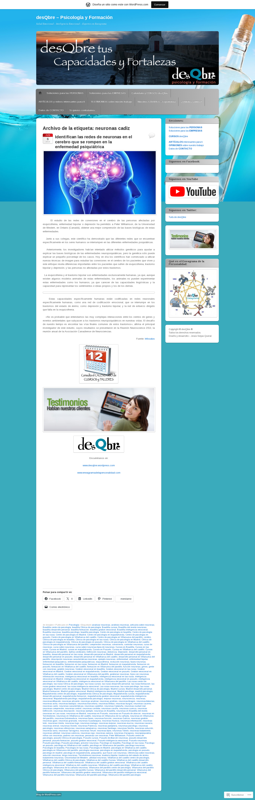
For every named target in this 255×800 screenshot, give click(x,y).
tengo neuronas (69, 755)
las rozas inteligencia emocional (83, 686)
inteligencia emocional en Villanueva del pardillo (102, 681)
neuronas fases (85, 718)
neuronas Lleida (56, 723)
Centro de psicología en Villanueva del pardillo (120, 637)
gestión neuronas (65, 669)
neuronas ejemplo (84, 711)
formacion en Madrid (98, 664)
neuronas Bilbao (107, 703)
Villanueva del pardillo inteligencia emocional (124, 772)
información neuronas (53, 676)
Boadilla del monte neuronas (132, 627)
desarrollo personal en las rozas (67, 654)
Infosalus (150, 338)
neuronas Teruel (88, 730)
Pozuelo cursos (90, 738)
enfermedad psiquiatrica (54, 662)
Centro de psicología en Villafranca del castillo (73, 637)
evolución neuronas (119, 662)
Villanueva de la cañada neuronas (71, 767)
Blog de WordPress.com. (48, 794)
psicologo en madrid (52, 753)
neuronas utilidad (51, 733)
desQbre (178, 136)
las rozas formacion (140, 684)
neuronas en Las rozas (54, 713)
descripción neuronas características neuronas (74, 659)
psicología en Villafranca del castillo (128, 748)
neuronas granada (68, 721)
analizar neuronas (101, 625)
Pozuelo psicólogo (51, 743)
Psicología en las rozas (77, 748)
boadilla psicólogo (71, 632)
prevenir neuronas (90, 743)
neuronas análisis (108, 701)
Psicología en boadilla (53, 748)
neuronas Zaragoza (124, 733)
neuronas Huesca (110, 721)
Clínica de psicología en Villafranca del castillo (126, 642)
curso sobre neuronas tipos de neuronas (94, 647)
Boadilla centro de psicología (57, 627)
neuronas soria (50, 730)
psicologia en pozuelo (138, 750)
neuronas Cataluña (113, 706)
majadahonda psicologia (90, 698)
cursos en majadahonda (80, 649)
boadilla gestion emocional (103, 630)
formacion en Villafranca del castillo (68, 666)
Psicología (74, 625)
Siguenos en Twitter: (183, 210)
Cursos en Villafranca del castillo (128, 649)
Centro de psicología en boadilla (115, 632)
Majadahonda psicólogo (65, 698)
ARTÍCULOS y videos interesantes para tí (62, 101)
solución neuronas (52, 755)
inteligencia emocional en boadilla (81, 676)
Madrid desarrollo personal (139, 689)
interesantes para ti (186, 142)
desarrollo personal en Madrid (98, 654)
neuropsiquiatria (143, 733)
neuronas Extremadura (66, 718)
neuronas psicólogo (127, 726)
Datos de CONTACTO (51, 110)
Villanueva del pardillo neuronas (58, 775)
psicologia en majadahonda (113, 750)
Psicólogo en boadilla (110, 743)
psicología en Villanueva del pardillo (60, 750)
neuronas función (103, 718)
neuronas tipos (104, 730)
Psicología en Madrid (99, 748)
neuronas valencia (70, 733)
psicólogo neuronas (134, 745)
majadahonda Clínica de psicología (95, 694)
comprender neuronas (100, 644)
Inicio (40, 93)
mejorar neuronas (112, 698)
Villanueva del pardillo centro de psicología (110, 767)
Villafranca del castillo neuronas (81, 765)
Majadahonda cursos (123, 694)
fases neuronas (138, 662)
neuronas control (73, 708)
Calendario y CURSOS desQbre (150, 93)
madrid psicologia (144, 691)
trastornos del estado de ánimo (133, 755)
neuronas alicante (71, 701)
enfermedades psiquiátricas (81, 662)
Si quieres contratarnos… (83, 110)
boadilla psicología (90, 632)
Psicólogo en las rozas (133, 743)
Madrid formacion (51, 691)
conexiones (117, 644)
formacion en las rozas (76, 664)
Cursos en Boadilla (125, 647)
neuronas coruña (109, 708)
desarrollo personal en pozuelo (57, 657)
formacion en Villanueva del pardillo (104, 666)
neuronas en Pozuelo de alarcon (125, 713)
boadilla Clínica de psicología (86, 627)
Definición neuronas (96, 652)
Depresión (123, 652)
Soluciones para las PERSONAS (65, 93)
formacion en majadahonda (122, 664)
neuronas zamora (104, 733)
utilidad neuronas (97, 758)
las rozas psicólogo (129, 686)
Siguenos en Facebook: (184, 161)
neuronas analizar (90, 701)
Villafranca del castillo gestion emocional (105, 762)
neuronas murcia (125, 723)
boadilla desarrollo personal (56, 630)
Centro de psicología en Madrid (71, 635)
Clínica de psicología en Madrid (125, 639)
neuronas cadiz (50, 706)
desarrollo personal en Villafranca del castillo (95, 657)
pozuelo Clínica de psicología (68, 738)
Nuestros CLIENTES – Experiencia (156, 101)
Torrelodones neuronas (89, 755)
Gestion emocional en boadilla (90, 669)
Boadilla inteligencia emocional (132, 630)
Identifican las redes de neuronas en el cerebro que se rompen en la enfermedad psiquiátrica (93, 142)
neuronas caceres (142, 703)
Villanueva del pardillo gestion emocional (81, 772)
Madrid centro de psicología (67, 689)
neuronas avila (50, 703)
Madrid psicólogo (125, 691)
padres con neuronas (73, 735)
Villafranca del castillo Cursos (101, 760)
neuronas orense (51, 726)
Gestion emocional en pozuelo (115, 671)
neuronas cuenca (127, 708)
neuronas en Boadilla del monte (131, 711)
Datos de (180, 148)
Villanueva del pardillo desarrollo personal (115, 770)
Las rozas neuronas (109, 686)
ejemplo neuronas (106, 659)
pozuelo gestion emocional (84, 740)
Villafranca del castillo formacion (68, 762)
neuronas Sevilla (125, 728)
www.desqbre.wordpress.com (99, 465)
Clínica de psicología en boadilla (58, 639)
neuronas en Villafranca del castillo (73, 716)
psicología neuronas (89, 750)
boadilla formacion (80, 630)
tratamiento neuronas (53, 758)
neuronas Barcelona (87, 703)
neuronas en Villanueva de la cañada (110, 716)
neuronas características (71, 706)
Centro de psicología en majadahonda (105, 635)
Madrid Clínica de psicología (96, 689)
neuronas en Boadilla (104, 711)
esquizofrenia (102, 662)
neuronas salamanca (86, 728)
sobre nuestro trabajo (186, 145)
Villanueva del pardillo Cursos (79, 770)
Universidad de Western (76, 758)
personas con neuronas (96, 735)
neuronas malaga (89, 723)
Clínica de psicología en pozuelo (86, 642)
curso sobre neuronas (63, 647)
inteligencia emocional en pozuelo (121, 679)
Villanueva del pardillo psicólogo (91, 775)
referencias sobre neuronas (141, 753)
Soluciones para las (185, 127)
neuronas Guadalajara (89, 721)
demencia (112, 652)
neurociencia (128, 698)
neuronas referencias (64, 728)
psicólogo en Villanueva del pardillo (107, 745)
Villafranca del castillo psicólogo (114, 765)
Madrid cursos (118, 689)
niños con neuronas (52, 735)
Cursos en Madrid (58, 649)
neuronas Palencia (87, 726)
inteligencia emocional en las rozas (116, 676)
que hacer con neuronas (115, 753)
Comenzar (159, 4)
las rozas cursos (93, 684)
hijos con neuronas (139, 674)
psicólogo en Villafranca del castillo (71, 745)
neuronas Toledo (120, 730)
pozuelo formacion (61, 740)
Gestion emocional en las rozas (121, 669)
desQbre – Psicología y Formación (74, 17)
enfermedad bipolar (138, 659)
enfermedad (122, 659)
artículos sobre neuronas (142, 625)
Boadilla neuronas (52, 632)
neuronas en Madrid (76, 713)
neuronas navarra (143, 723)
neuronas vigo (88, 733)
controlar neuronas (133, 644)
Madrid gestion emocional (73, 691)
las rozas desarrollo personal (116, 684)
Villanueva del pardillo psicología (124, 775)
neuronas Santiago (107, 728)
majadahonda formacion (74, 696)
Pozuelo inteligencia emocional (113, 740)
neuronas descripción (64, 711)
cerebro (147, 637)
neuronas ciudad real (135, 706)
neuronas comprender (53, 708)
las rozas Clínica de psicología (69, 684)
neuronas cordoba (91, 708)
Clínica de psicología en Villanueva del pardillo (65, 644)
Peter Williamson (117, 735)
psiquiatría (96, 753)
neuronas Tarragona (69, 730)
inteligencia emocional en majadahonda (83, 679)
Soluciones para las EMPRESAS (107, 93)
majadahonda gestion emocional (103, 696)
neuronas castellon (94, 706)
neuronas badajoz (67, 703)
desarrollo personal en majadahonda (132, 654)
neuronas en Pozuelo (97, 713)
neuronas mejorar (107, 723)
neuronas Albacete (52, 701)
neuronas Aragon (127, 701)
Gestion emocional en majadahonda (81, 671)
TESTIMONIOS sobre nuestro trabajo (111, 101)
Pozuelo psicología (70, 743)
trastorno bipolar (109, 755)
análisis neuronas (120, 625)
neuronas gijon (50, 721)
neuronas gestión (139, 718)
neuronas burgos (124, 703)
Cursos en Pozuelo (102, 649)
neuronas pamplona (107, 726)
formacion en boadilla (53, 664)
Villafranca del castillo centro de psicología (128, 758)
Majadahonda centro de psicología (60, 694)
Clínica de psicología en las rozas (92, 639)
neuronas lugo (72, 723)
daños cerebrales (77, 652)
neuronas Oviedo (68, 726)
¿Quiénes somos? (191, 101)
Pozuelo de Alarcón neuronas (113, 738)
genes (144, 666)
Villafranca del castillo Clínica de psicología (64, 760)
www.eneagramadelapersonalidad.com (98, 472)
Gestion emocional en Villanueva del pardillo (87, 674)
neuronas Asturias (145, 701)
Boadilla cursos (109, 627)
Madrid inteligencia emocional (101, 691)
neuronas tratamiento (140, 730)
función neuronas (131, 666)
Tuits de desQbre (177, 217)
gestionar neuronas (119, 674)
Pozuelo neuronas (138, 740)
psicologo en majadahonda (76, 753)
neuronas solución (144, 728)
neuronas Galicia (121, 718)
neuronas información (131, 721)
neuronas (140, 698)
